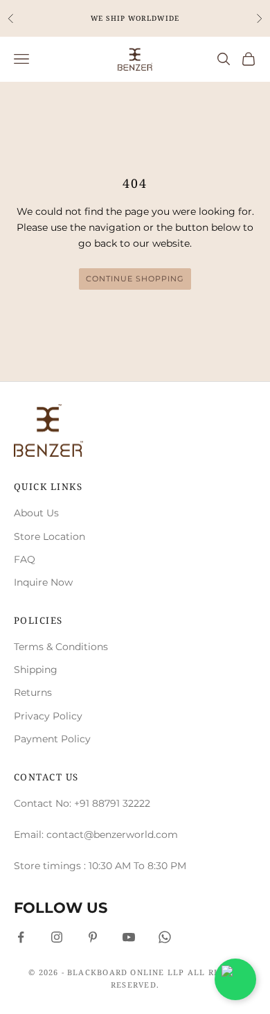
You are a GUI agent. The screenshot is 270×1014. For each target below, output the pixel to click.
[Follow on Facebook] (21, 937)
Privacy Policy (48, 716)
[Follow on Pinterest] (93, 937)
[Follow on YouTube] (129, 937)
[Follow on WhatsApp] (165, 937)
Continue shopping (135, 278)
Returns (33, 692)
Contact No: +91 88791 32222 (82, 803)
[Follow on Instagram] (57, 937)
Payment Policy (52, 739)
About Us (36, 513)
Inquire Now (43, 582)
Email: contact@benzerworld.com (96, 834)
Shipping (35, 669)
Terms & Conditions (61, 646)
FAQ (24, 559)
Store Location (49, 536)
